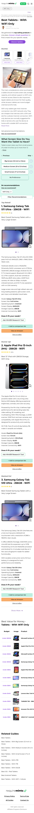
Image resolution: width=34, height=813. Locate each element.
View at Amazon (17, 331)
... (3, 150)
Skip (29, 155)
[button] (17, 12)
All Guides (9, 800)
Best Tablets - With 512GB (10, 768)
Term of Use (24, 796)
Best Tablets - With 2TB (9, 760)
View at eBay (17, 334)
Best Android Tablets (9, 775)
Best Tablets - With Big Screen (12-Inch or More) (16, 743)
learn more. (29, 16)
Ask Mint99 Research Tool (13, 320)
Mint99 (23, 4)
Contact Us (24, 800)
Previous (6, 155)
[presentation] (3, 57)
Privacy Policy (9, 796)
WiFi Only (7, 8)
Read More (5, 126)
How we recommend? (8, 134)
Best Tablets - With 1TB (9, 764)
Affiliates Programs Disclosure (17, 809)
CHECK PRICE (7, 62)
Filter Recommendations (17, 197)
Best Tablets (5, 738)
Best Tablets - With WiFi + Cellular (13, 779)
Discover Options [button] (17, 42)
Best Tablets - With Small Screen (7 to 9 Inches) (15, 755)
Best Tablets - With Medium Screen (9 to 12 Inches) (17, 749)
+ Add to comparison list (17, 326)
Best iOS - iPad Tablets (9, 771)
